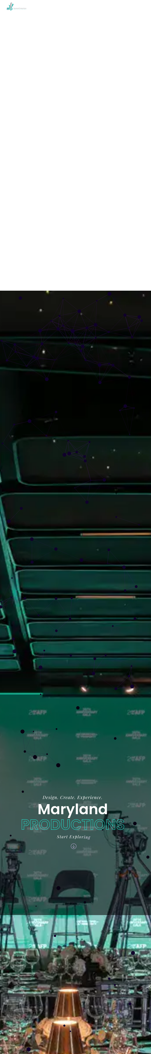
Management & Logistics (70, 6)
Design (49, 6)
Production (96, 6)
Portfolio (113, 6)
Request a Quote (134, 6)
